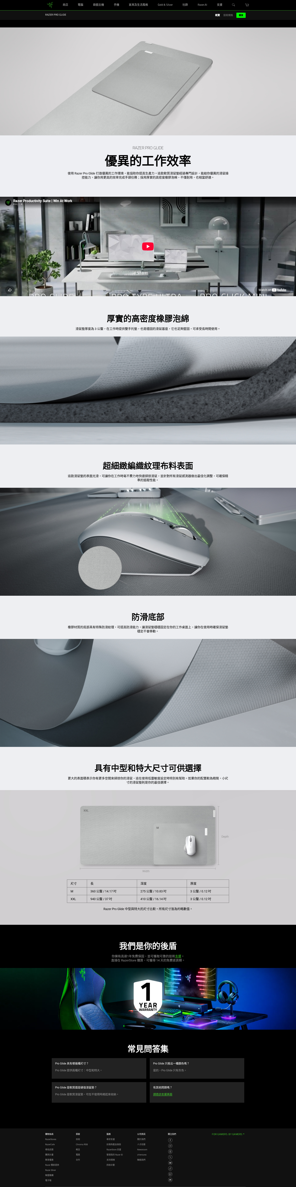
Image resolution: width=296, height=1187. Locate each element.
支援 (178, 956)
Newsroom (142, 1149)
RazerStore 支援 (114, 1149)
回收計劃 (111, 1165)
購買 (241, 15)
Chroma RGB (82, 1144)
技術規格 (228, 15)
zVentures (141, 1155)
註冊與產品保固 (114, 1144)
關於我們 (141, 1139)
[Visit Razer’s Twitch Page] (170, 1174)
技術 (78, 1139)
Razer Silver (50, 1170)
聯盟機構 (49, 1175)
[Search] (233, 5)
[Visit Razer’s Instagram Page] (170, 1145)
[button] (247, 5)
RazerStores (50, 1139)
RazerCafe (50, 1144)
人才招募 (141, 1144)
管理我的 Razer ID (115, 1155)
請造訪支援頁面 (162, 1094)
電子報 (48, 1180)
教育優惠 (49, 1160)
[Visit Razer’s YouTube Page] (170, 1162)
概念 (78, 1149)
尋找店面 (49, 1149)
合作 (78, 1160)
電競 (78, 1155)
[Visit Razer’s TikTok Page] (170, 1168)
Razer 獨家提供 (52, 1165)
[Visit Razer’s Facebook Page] (170, 1140)
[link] (50, 5)
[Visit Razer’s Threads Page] (170, 1151)
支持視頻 (111, 1160)
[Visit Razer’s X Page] (170, 1157)
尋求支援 (111, 1139)
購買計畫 (49, 1155)
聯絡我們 (141, 1160)
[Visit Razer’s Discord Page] (170, 1179)
